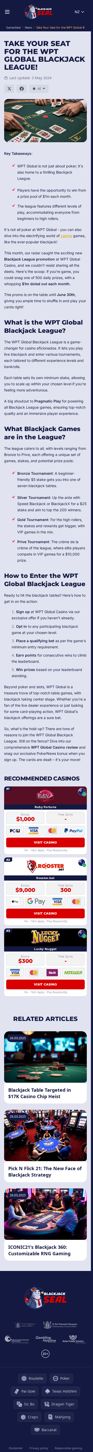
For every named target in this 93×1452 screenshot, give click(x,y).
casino (66, 236)
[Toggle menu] (7, 12)
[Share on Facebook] (22, 89)
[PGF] (17, 1339)
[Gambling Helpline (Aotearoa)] (45, 1339)
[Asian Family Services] (74, 1339)
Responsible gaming (68, 1448)
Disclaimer (16, 1448)
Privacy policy (38, 1448)
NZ (77, 11)
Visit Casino (45, 842)
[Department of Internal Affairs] (24, 1325)
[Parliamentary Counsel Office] (60, 1325)
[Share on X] (9, 89)
